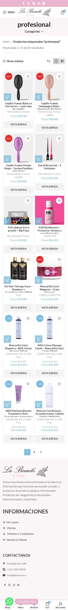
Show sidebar (15, 61)
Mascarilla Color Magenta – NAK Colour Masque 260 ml (18, 348)
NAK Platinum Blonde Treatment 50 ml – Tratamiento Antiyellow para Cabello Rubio (18, 415)
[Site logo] (34, 12)
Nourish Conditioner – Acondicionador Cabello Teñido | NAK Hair (49, 413)
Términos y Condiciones (20, 533)
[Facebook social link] (23, 3)
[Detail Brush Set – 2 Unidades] (49, 148)
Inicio (6, 41)
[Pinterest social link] (33, 3)
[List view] (62, 61)
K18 (54, 235)
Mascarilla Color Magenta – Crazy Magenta (49, 289)
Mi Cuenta (12, 522)
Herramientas (14, 111)
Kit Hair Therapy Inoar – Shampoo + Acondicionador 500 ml (18, 289)
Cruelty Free (54, 294)
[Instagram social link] (14, 585)
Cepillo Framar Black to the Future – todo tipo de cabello (18, 106)
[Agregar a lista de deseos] (28, 76)
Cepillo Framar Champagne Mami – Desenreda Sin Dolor (49, 106)
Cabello (49, 114)
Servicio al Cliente (17, 539)
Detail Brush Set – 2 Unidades (49, 167)
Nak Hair (18, 353)
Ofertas (11, 527)
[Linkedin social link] (38, 3)
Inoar (18, 294)
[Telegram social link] (44, 3)
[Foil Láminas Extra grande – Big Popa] (18, 210)
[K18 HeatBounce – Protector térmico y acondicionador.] (49, 210)
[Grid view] (56, 61)
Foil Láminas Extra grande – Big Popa (18, 229)
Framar (26, 111)
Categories (32, 31)
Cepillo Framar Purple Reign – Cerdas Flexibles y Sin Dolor (18, 168)
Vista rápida (18, 124)
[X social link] (28, 3)
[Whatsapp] (9, 601)
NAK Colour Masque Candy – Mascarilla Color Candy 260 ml (49, 348)
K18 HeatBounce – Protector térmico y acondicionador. (50, 230)
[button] (7, 96)
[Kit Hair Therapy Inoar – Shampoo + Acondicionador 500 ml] (18, 269)
